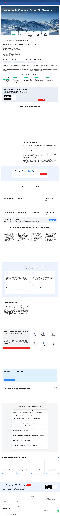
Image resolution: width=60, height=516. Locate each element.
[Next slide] (58, 457)
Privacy (11, 514)
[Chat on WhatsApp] (58, 511)
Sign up (43, 173)
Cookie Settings (19, 503)
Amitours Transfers (33, 501)
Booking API (18, 504)
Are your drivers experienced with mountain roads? (23, 425)
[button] (56, 388)
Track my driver (40, 0)
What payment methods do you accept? (21, 430)
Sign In (55, 0)
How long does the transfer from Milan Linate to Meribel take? (25, 410)
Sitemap (14, 514)
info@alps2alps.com (48, 496)
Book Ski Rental (16, 347)
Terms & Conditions (6, 514)
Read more (2, 473)
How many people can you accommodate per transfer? (23, 420)
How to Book (19, 496)
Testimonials (5, 501)
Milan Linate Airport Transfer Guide (10, 40)
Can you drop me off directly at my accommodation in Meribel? (25, 445)
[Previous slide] (56, 457)
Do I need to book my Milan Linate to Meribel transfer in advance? (26, 433)
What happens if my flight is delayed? (20, 442)
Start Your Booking (52, 220)
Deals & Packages (5, 498)
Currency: (50, 0)
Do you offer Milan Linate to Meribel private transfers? (23, 423)
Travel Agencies (34, 0)
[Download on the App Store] (48, 486)
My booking (45, 0)
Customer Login (19, 501)
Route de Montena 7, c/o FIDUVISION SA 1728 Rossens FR (51, 505)
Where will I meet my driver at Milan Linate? (21, 440)
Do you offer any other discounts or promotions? (22, 415)
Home (3, 40)
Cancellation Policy (20, 499)
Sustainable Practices (6, 499)
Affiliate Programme (33, 496)
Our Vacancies (32, 503)
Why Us (4, 503)
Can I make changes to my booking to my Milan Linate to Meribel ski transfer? (28, 435)
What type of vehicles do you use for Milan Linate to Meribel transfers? (27, 418)
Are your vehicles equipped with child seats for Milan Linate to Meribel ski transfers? (29, 447)
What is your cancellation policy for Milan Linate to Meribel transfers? (26, 438)
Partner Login (32, 499)
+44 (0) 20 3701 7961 (49, 501)
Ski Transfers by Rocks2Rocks (7, 504)
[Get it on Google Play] (48, 488)
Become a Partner (33, 498)
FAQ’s (17, 498)
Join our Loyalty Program (7, 496)
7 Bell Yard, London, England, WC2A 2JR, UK (51, 500)
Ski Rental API (19, 506)
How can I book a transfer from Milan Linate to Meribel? (24, 428)
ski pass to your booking (22, 306)
